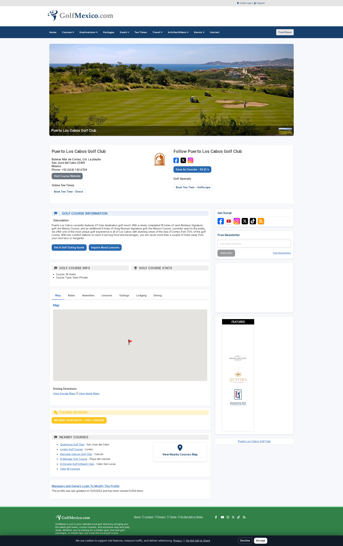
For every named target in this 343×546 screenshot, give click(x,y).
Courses (67, 32)
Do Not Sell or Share (191, 516)
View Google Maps (64, 393)
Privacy (161, 516)
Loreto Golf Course (71, 449)
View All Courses (70, 468)
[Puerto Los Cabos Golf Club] (285, 134)
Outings (124, 295)
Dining (158, 295)
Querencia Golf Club (72, 444)
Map (58, 295)
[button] (130, 342)
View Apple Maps (89, 393)
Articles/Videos (177, 32)
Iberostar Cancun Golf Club (76, 454)
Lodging (141, 295)
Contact (149, 516)
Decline (245, 540)
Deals (123, 32)
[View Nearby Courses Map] (180, 452)
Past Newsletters (282, 253)
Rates (71, 295)
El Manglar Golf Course (73, 458)
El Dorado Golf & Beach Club (77, 463)
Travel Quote (285, 32)
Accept (260, 540)
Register (261, 3)
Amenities (88, 295)
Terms (173, 516)
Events (198, 32)
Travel (156, 32)
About (137, 516)
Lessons (107, 295)
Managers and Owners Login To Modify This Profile (85, 486)
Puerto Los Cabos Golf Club (254, 441)
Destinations (87, 32)
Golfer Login (246, 3)
